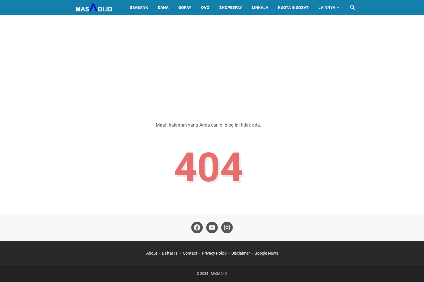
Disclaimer (240, 253)
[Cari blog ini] (352, 7)
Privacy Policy (214, 253)
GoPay (184, 7)
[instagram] (227, 227)
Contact (190, 253)
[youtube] (212, 227)
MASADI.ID (219, 274)
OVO (205, 7)
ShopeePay (230, 7)
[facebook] (197, 227)
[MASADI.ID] (93, 7)
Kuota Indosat (293, 7)
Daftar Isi (170, 253)
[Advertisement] (212, 64)
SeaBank (139, 7)
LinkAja (260, 7)
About (151, 253)
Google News (266, 253)
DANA (163, 7)
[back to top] (412, 269)
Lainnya (326, 7)
